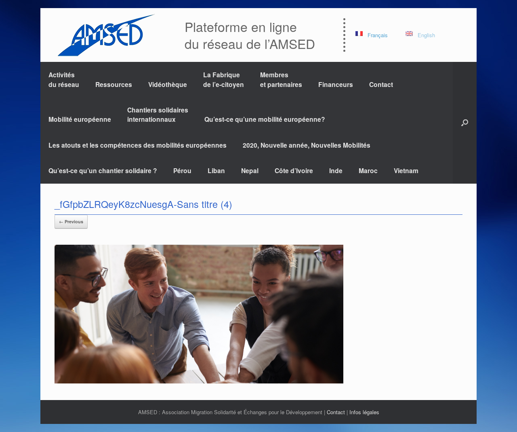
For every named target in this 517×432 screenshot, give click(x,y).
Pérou (182, 170)
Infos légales (364, 412)
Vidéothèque (167, 84)
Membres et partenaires (281, 79)
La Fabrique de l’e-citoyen (223, 79)
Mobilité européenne (79, 119)
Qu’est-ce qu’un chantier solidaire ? (102, 170)
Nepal (249, 170)
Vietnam (406, 170)
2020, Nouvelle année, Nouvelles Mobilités (306, 145)
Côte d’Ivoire (294, 170)
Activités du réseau (63, 79)
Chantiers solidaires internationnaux (157, 114)
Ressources (113, 84)
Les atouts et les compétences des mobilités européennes (137, 145)
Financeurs (335, 84)
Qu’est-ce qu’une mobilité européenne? (264, 119)
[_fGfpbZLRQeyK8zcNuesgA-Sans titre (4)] (199, 381)
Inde (336, 170)
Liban (216, 170)
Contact (381, 84)
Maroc (368, 170)
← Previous (71, 221)
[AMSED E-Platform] (106, 35)
